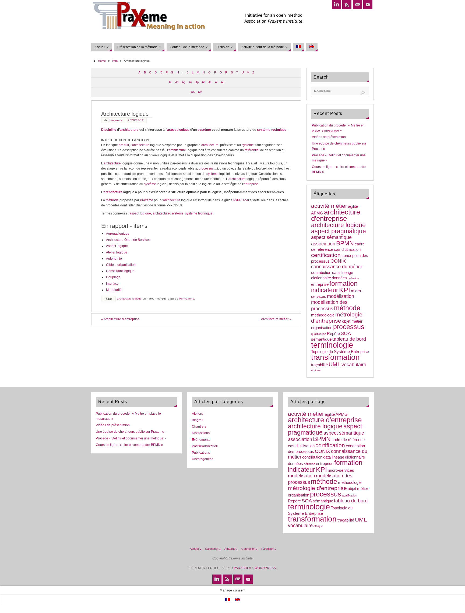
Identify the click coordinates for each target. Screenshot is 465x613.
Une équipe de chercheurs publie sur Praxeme (130, 432)
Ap (196, 82)
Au (222, 82)
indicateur (324, 290)
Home (102, 60)
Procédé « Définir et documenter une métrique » (131, 438)
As (209, 82)
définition (353, 278)
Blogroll (197, 420)
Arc (200, 92)
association (323, 243)
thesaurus (115, 120)
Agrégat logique (117, 233)
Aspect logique (117, 246)
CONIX (338, 261)
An (190, 82)
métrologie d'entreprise (336, 317)
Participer (267, 548)
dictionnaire (321, 278)
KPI (344, 290)
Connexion (248, 548)
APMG (317, 213)
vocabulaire (353, 364)
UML (335, 364)
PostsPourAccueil (205, 446)
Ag (183, 82)
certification (326, 255)
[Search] (362, 93)
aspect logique (178, 130)
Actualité (229, 548)
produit (124, 145)
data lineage (342, 272)
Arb (192, 92)
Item (115, 60)
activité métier (329, 206)
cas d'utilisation (347, 249)
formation (343, 283)
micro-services (341, 470)
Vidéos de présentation (329, 137)
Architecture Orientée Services (128, 240)
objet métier (352, 321)
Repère (333, 334)
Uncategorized (202, 459)
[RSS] (346, 4)
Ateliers (197, 413)
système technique (271, 130)
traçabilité (319, 365)
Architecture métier (276, 319)
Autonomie (114, 258)
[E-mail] (357, 4)
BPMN (345, 243)
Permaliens (186, 298)
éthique (315, 370)
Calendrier (212, 548)
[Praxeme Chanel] (367, 4)
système (204, 130)
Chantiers (199, 426)
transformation (335, 357)
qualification (318, 334)
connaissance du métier (336, 266)
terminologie (332, 344)
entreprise (251, 184)
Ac (169, 82)
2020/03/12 (136, 120)
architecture (129, 130)
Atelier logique (116, 252)
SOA (346, 333)
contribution (321, 272)
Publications (201, 453)
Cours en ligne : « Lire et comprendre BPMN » (129, 445)
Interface (112, 284)
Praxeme (146, 200)
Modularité (114, 290)
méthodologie (322, 315)
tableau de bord (349, 339)
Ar (203, 82)
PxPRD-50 (241, 200)
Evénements (201, 440)
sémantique (321, 339)
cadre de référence (348, 440)
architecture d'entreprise (335, 215)
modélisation (340, 296)
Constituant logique (120, 271)
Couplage (113, 277)
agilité (353, 206)
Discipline (108, 130)
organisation (321, 328)
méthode (112, 200)
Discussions (201, 433)
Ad (176, 82)
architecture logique (129, 298)
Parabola (242, 568)
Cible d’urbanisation (121, 265)
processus (206, 168)
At (216, 82)
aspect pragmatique (338, 231)
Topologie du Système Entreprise (340, 352)
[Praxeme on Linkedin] (336, 4)
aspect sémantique (331, 237)
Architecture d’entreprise (120, 319)
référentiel (252, 150)
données (339, 278)
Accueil (194, 548)
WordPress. (266, 568)
